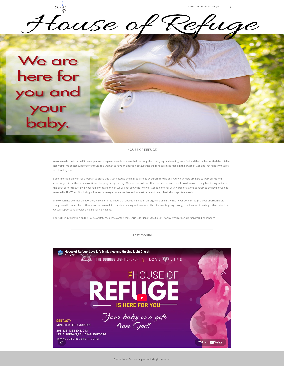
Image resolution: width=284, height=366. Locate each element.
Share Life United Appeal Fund (136, 359)
